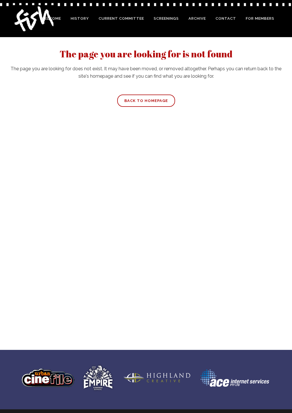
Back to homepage (146, 101)
